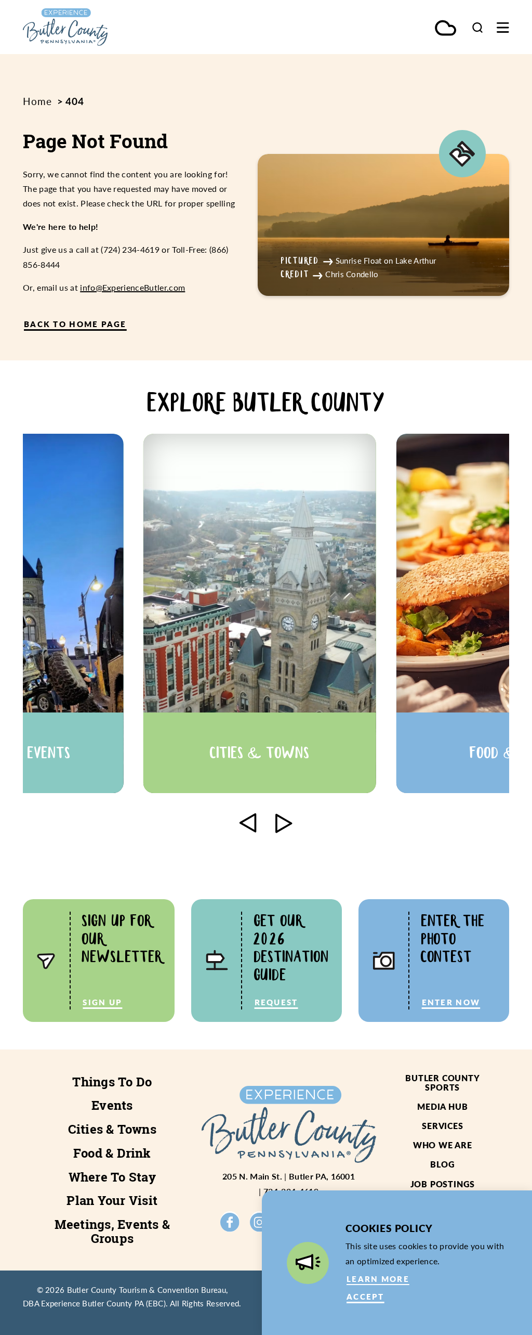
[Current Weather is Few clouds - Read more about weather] (445, 29)
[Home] (95, 27)
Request (276, 1002)
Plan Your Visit (111, 1200)
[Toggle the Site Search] (477, 27)
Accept (365, 1296)
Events (111, 1105)
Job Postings (442, 1184)
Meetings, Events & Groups (112, 1231)
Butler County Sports (442, 1082)
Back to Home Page (75, 324)
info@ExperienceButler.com (132, 287)
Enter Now (451, 1002)
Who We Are (442, 1145)
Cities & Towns (112, 1129)
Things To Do (112, 1081)
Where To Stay (112, 1177)
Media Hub (442, 1106)
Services (442, 1126)
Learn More (378, 1279)
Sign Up (102, 1002)
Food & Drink (112, 1153)
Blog (442, 1164)
